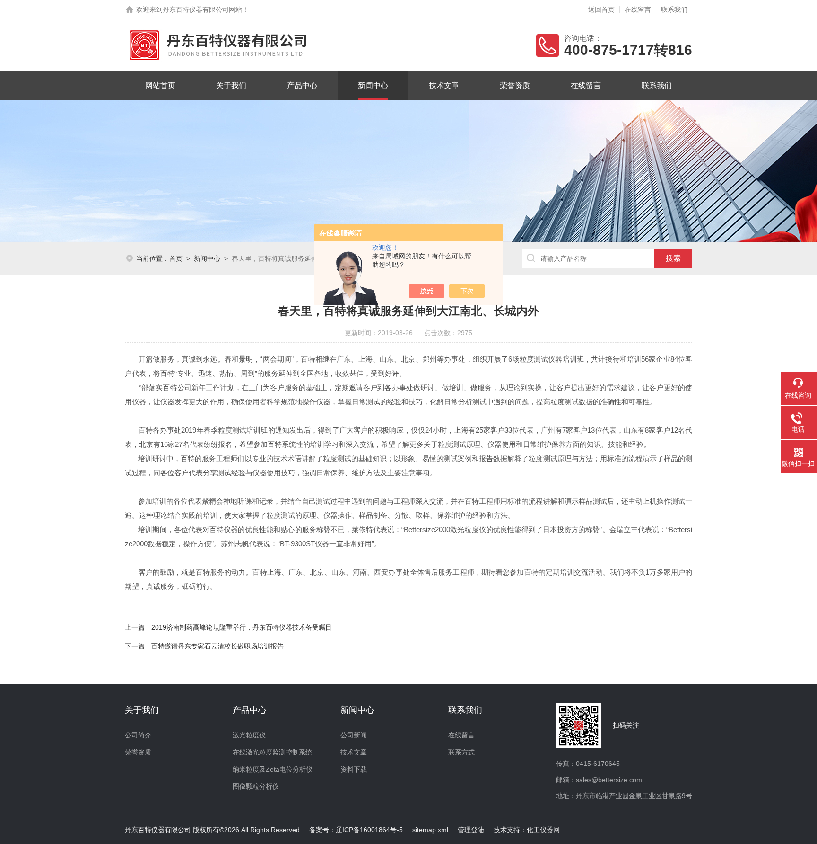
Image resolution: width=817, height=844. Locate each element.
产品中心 (302, 85)
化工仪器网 (543, 830)
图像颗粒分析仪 (256, 786)
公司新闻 (353, 735)
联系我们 (674, 9)
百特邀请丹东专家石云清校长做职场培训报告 (217, 646)
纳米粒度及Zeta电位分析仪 (273, 769)
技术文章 (444, 85)
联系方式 (461, 752)
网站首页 (160, 85)
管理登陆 (471, 830)
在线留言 (638, 9)
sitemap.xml (430, 830)
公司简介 (138, 735)
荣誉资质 (515, 85)
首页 (176, 258)
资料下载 (353, 769)
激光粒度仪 (249, 735)
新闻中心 (373, 85)
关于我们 (231, 85)
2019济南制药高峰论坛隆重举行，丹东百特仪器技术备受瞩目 (241, 627)
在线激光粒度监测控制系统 (272, 752)
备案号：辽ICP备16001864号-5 (356, 830)
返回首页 (601, 9)
